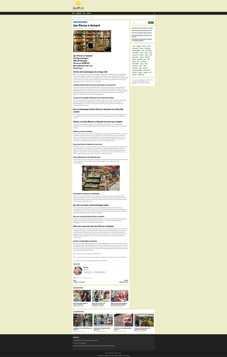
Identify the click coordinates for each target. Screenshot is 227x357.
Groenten (146, 55)
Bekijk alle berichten (100, 272)
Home (73, 13)
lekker (148, 59)
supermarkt (76, 234)
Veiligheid (140, 72)
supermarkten (99, 94)
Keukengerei (147, 57)
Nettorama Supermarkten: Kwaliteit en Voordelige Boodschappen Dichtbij (119, 304)
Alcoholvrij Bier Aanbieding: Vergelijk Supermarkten (142, 30)
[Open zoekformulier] (154, 13)
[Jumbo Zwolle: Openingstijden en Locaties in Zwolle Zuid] (82, 296)
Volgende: (123, 281)
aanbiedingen (76, 222)
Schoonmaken (135, 68)
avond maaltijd (135, 48)
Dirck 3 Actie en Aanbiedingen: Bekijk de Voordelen (142, 33)
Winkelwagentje (141, 74)
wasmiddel (134, 74)
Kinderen (134, 59)
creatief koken (148, 50)
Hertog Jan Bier (135, 57)
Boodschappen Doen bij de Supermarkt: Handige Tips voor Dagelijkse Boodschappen (142, 39)
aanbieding (139, 46)
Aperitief (149, 46)
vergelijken (146, 72)
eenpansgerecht (135, 52)
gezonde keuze (135, 55)
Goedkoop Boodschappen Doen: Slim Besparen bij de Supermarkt (142, 328)
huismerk (142, 57)
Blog (84, 13)
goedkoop (141, 55)
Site (120, 355)
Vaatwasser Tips (147, 70)
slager (140, 68)
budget (143, 50)
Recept (140, 66)
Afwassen (144, 46)
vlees (150, 72)
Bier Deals (141, 48)
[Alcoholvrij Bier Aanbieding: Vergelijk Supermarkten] (103, 320)
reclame (144, 66)
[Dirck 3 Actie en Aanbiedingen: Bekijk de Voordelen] (123, 320)
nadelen (141, 63)
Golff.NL (116, 355)
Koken (144, 59)
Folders (146, 52)
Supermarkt (78, 13)
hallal (151, 55)
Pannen (146, 63)
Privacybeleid (127, 355)
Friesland (75, 22)
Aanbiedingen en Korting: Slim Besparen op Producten (142, 28)
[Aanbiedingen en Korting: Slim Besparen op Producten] (83, 320)
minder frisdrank (135, 63)
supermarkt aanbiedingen (87, 277)
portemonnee (135, 66)
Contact (88, 13)
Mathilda (76, 28)
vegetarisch (134, 72)
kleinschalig (139, 59)
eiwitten (141, 52)
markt (138, 61)
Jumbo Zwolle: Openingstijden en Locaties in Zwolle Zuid (80, 304)
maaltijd (133, 61)
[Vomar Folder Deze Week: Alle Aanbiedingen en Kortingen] (101, 296)
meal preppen (143, 61)
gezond (150, 52)
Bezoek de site (88, 272)
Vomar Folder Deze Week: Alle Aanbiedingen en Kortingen (98, 304)
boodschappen (77, 81)
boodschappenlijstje (136, 50)
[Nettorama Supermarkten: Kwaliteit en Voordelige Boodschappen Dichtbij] (119, 296)
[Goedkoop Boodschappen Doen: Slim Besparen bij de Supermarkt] (144, 320)
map (122, 355)
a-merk (133, 46)
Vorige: (79, 281)
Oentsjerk (80, 22)
